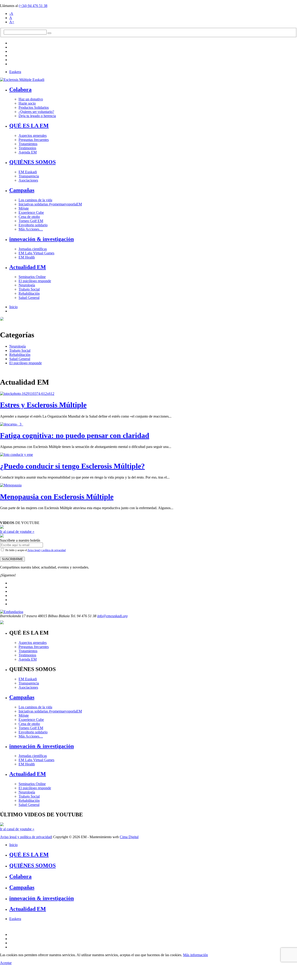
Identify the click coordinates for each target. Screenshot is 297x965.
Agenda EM (28, 152)
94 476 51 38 (33, 6)
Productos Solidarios (34, 107)
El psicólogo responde (35, 281)
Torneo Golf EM (31, 221)
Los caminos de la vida (35, 200)
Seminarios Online (32, 277)
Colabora (20, 89)
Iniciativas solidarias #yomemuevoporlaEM (50, 204)
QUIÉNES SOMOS (32, 162)
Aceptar (6, 963)
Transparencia (29, 176)
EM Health (27, 257)
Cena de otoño (29, 217)
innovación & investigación (41, 239)
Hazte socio (27, 103)
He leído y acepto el (35, 550)
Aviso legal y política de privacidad (46, 550)
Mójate (24, 208)
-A (11, 14)
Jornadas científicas (33, 249)
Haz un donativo (31, 99)
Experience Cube (31, 212)
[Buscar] (49, 33)
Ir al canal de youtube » (17, 532)
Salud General (29, 298)
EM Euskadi (28, 172)
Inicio (13, 307)
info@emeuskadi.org (112, 616)
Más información (195, 955)
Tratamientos (28, 144)
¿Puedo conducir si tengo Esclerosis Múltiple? (72, 466)
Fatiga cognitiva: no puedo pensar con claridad (74, 435)
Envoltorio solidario (33, 225)
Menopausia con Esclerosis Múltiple (56, 496)
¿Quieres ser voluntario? (36, 112)
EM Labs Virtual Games (36, 253)
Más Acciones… (31, 229)
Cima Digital (129, 837)
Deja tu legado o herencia (37, 116)
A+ (11, 22)
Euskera (15, 72)
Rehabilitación (29, 293)
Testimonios (27, 148)
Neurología (27, 285)
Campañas (21, 190)
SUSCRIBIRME (12, 559)
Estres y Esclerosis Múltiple (43, 405)
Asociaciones (28, 180)
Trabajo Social (29, 289)
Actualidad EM (27, 267)
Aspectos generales (33, 135)
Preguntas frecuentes (34, 140)
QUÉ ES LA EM (29, 126)
